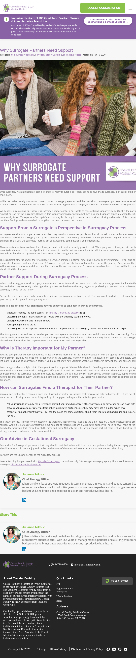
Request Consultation (102, 7)
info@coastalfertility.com (87, 564)
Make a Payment (120, 580)
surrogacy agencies (25, 55)
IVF (58, 584)
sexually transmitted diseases (64, 312)
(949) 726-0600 (59, 564)
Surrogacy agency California (48, 55)
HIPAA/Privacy (58, 649)
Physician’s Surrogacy (49, 461)
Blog (12, 55)
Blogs (59, 600)
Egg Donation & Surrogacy (64, 590)
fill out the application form (26, 464)
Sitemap (41, 649)
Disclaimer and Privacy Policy (87, 649)
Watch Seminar (64, 596)
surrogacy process (72, 55)
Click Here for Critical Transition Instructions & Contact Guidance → (108, 20)
